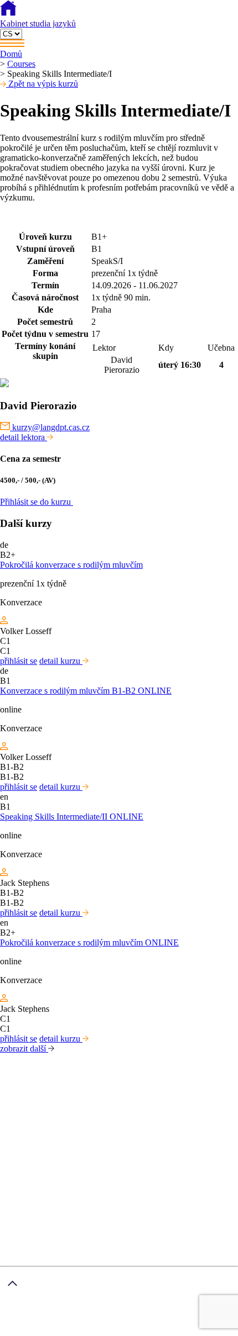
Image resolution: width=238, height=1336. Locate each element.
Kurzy (33, 1189)
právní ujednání (75, 1330)
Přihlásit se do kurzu (36, 501)
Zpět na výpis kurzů (42, 83)
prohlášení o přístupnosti (147, 1330)
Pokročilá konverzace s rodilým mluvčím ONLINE (89, 942)
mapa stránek (23, 1330)
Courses (21, 63)
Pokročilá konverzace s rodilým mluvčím (71, 564)
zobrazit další (24, 1048)
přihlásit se (18, 661)
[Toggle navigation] (119, 44)
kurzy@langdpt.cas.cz (50, 427)
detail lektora (23, 437)
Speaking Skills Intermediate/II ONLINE (71, 816)
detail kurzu (60, 661)
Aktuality (38, 1209)
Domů (11, 54)
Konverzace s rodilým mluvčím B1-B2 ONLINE (86, 690)
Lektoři (35, 1199)
